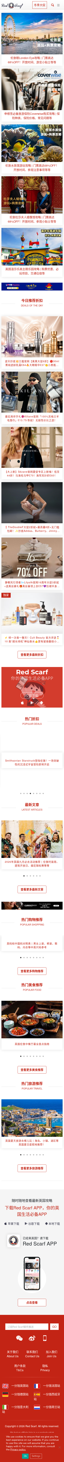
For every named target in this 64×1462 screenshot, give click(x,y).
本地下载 (54, 1224)
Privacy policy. (18, 1449)
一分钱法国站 (51, 1386)
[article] (32, 39)
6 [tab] (36, 793)
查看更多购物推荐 (32, 971)
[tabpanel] (32, 761)
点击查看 (32, 1302)
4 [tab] (30, 793)
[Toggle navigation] (58, 5)
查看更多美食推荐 (32, 1070)
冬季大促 (39, 5)
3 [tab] (27, 793)
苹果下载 (13, 1224)
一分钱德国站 (19, 1394)
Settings (36, 1456)
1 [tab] (20, 793)
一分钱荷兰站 (51, 1407)
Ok (25, 1456)
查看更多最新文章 (32, 889)
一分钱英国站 (19, 1386)
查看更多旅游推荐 (32, 1168)
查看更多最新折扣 (32, 655)
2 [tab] (24, 793)
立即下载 (32, 696)
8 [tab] (43, 793)
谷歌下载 (34, 1224)
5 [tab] (33, 793)
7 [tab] (40, 793)
